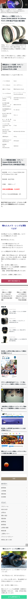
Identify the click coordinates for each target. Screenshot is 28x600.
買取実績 (3, 494)
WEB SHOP (4, 509)
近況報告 (3, 497)
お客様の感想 (4, 527)
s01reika (12, 23)
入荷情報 (3, 491)
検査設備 (3, 530)
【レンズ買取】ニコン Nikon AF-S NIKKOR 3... (17, 330)
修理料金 (3, 521)
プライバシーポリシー (7, 536)
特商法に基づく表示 (6, 539)
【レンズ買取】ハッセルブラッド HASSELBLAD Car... (17, 321)
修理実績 (3, 488)
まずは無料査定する (14, 597)
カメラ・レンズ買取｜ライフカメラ (10, 3)
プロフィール (4, 506)
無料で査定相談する (14, 281)
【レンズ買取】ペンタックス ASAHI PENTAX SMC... (17, 312)
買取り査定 (4, 515)
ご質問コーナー (5, 533)
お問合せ (3, 512)
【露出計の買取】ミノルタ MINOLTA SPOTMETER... (18, 339)
